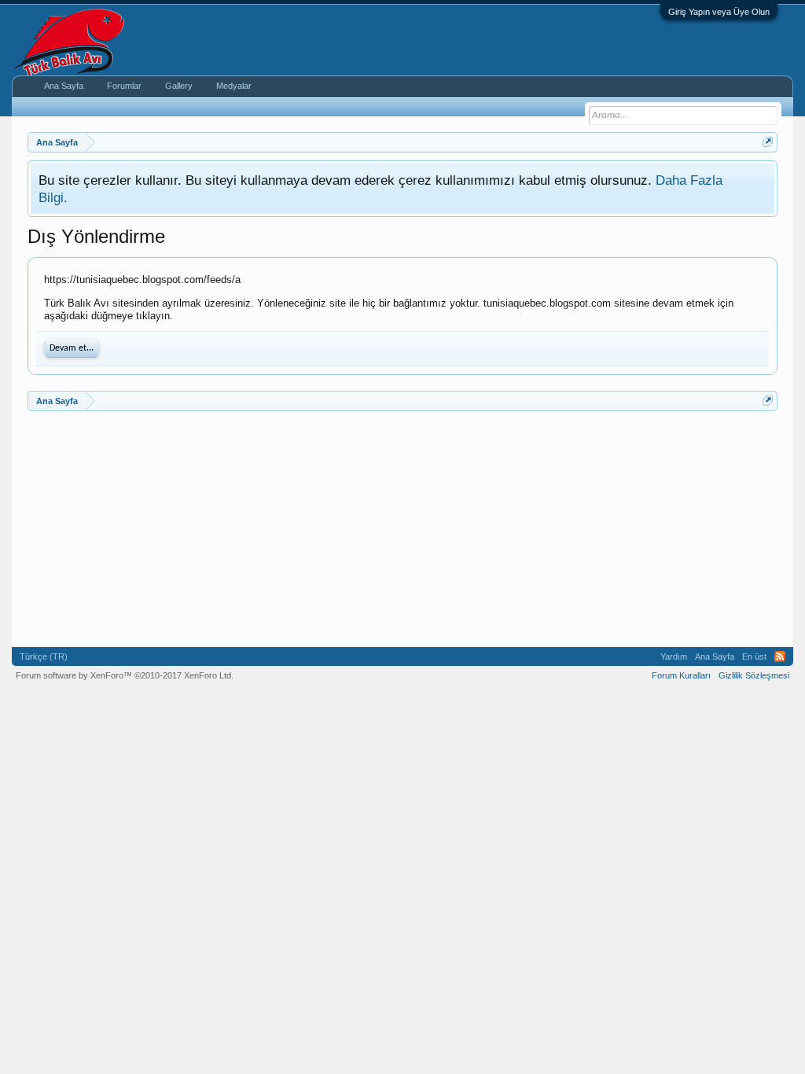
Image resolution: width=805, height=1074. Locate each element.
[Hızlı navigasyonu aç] (768, 142)
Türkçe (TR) (44, 656)
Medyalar (234, 85)
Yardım (673, 656)
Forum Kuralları (681, 675)
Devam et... (72, 348)
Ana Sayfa (63, 85)
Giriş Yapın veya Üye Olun (719, 12)
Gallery (179, 85)
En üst (754, 656)
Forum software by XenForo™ (124, 675)
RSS (779, 656)
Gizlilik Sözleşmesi (754, 675)
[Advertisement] (402, 529)
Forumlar (124, 85)
